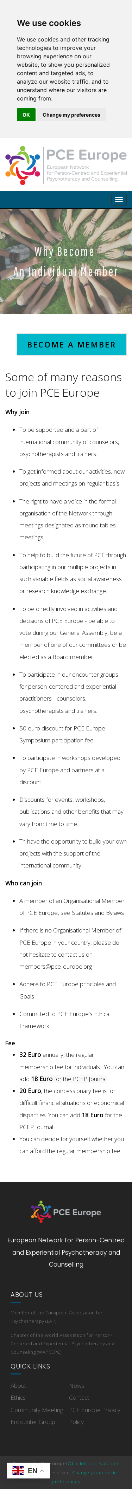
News (76, 1385)
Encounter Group (33, 1422)
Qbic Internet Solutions (94, 1463)
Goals (26, 996)
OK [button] (26, 115)
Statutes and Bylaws (98, 913)
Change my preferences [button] (71, 115)
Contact (79, 1397)
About (18, 1385)
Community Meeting (37, 1410)
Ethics (18, 1397)
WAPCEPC (49, 1352)
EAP (51, 1321)
